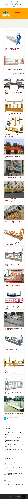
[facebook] (3, 15)
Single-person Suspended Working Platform (12, 371)
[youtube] (8, 15)
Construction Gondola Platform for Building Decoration (13, 114)
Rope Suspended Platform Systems (12, 437)
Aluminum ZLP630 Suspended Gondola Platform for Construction (13, 200)
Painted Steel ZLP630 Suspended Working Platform (14, 70)
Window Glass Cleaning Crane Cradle (13, 307)
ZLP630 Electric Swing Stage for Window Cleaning (13, 328)
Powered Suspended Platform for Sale (13, 178)
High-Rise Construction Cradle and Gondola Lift (13, 392)
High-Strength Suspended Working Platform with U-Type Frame (13, 92)
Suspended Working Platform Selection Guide (13, 243)
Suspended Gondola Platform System (13, 264)
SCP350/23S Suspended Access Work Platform (13, 135)
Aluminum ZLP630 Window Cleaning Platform (12, 286)
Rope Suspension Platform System (12, 156)
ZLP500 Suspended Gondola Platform (12, 350)
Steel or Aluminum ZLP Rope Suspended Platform (13, 222)
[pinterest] (6, 15)
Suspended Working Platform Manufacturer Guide (13, 48)
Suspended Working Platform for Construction (14, 414)
